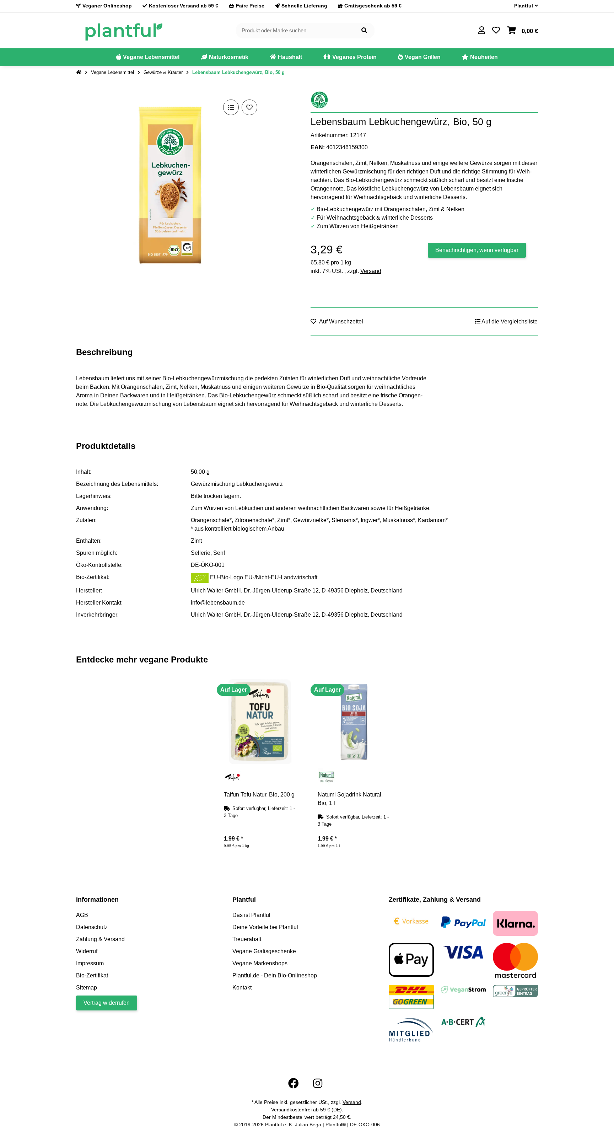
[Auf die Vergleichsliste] (231, 107)
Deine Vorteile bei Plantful (265, 927)
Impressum (90, 963)
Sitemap (86, 988)
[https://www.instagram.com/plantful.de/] (317, 1083)
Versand (370, 271)
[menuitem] (148, 57)
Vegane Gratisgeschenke (264, 951)
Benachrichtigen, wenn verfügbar (476, 250)
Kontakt (242, 988)
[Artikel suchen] (364, 31)
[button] (523, 6)
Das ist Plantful (251, 915)
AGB (82, 915)
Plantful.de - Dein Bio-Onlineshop (274, 975)
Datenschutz (92, 927)
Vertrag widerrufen (107, 1003)
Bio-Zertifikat (92, 975)
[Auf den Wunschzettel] (249, 107)
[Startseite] (78, 72)
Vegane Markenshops (259, 963)
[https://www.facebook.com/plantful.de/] (293, 1083)
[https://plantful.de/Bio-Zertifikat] (463, 1022)
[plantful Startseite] (123, 30)
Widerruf (86, 951)
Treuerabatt (246, 939)
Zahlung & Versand (100, 939)
